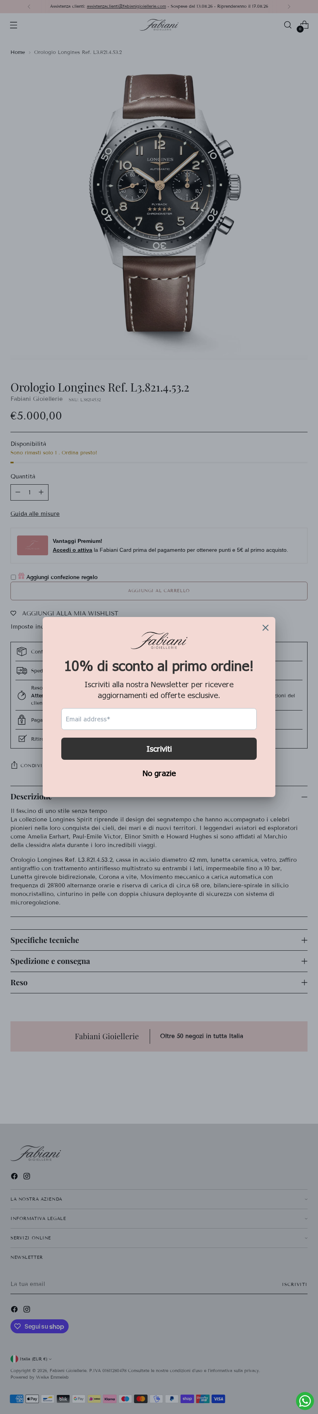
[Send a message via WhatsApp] (305, 1401)
